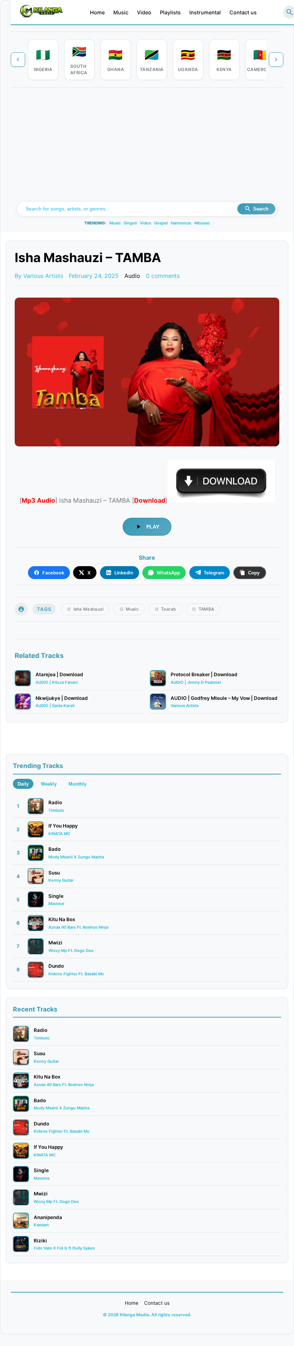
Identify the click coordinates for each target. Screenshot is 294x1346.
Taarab (168, 609)
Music (120, 12)
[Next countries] (276, 59)
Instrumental (205, 12)
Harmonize (181, 223)
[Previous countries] (18, 59)
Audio (132, 275)
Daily (23, 784)
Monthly (77, 784)
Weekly (49, 784)
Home (97, 12)
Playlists (170, 12)
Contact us (243, 12)
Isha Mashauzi (89, 609)
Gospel (161, 223)
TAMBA (206, 609)
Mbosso (202, 223)
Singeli (130, 223)
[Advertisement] (147, 147)
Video (144, 12)
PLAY (152, 527)
